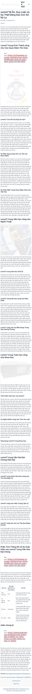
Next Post (16, 683)
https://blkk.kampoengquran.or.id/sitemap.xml (18, 673)
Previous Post (16, 680)
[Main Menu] (28, 4)
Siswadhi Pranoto (20, 690)
